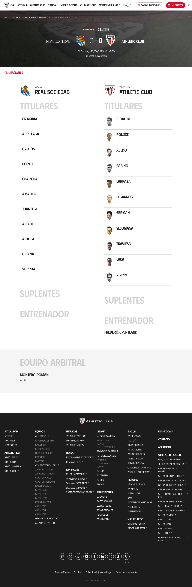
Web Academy (165, 528)
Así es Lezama (103, 440)
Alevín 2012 (40, 506)
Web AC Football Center (170, 510)
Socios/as (102, 496)
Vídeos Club (10, 470)
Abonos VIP (103, 514)
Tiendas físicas (73, 461)
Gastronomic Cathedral (79, 492)
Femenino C (40, 457)
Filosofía (132, 440)
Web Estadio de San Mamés (168, 470)
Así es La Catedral (75, 474)
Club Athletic (104, 505)
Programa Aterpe (137, 528)
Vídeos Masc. (11, 457)
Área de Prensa (136, 463)
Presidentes (134, 506)
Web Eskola (164, 532)
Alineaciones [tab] (13, 72)
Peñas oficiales (105, 510)
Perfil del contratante (140, 472)
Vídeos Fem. (10, 461)
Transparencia (135, 458)
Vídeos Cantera (12, 466)
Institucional (134, 436)
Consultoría (102, 463)
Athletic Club (29, 17)
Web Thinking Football (170, 501)
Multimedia (10, 440)
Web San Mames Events (170, 489)
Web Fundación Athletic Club (170, 495)
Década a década (136, 484)
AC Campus (102, 475)
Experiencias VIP (74, 440)
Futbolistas (134, 493)
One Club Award (136, 523)
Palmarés (133, 488)
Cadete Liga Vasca (43, 477)
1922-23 (42, 17)
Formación (102, 460)
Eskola (100, 484)
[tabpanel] (96, 238)
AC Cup (100, 470)
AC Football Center (107, 455)
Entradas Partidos (76, 436)
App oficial (164, 447)
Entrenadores (135, 511)
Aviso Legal (106, 572)
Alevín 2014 (40, 510)
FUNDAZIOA (164, 431)
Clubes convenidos (106, 447)
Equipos (16, 17)
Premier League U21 (44, 453)
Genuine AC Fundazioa (46, 518)
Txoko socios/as (151, 5)
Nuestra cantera (106, 436)
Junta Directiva (135, 445)
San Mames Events (75, 487)
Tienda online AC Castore (79, 457)
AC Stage (101, 479)
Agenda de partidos (45, 522)
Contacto (164, 439)
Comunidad (103, 519)
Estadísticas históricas (140, 502)
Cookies (78, 572)
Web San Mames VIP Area (171, 480)
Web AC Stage (165, 523)
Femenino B (40, 445)
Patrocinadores (136, 454)
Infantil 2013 (41, 498)
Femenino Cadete (43, 486)
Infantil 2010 (41, 494)
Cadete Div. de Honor (45, 481)
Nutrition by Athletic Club (169, 539)
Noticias (8, 436)
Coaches (101, 466)
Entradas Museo (75, 445)
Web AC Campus (166, 514)
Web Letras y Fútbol (169, 505)
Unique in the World (169, 459)
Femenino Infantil (43, 502)
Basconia (39, 461)
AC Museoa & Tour (76, 478)
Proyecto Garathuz (107, 451)
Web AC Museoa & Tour (170, 475)
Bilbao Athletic (42, 449)
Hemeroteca (10, 445)
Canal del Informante (139, 467)
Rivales (131, 497)
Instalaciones (135, 449)
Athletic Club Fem (44, 440)
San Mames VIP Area (76, 483)
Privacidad (91, 572)
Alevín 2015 (40, 514)
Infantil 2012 (41, 490)
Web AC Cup (164, 519)
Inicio (6, 17)
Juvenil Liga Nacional (45, 473)
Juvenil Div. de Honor (45, 469)
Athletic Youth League (47, 465)
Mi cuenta (177, 5)
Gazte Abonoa (104, 501)
